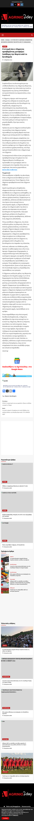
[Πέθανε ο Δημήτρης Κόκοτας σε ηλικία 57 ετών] (17, 473)
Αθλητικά (12, 588)
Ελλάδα (4, 46)
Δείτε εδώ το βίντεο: (9, 170)
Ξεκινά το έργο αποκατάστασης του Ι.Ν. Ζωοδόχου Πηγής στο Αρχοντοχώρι (20, 567)
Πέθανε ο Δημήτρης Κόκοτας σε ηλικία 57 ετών (15, 486)
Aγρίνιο (12, 556)
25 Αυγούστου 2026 (8, 488)
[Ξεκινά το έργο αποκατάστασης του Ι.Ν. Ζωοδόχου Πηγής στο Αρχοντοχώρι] (5, 566)
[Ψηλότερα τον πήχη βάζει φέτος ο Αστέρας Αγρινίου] (5, 589)
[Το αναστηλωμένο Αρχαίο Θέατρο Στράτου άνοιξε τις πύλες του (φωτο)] (5, 558)
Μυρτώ (7, 396)
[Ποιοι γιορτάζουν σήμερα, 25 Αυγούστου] (17, 532)
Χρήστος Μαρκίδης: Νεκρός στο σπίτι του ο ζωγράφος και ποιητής (17, 515)
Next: (16, 411)
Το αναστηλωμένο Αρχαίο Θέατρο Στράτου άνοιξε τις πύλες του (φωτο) (19, 559)
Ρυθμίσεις (15, 815)
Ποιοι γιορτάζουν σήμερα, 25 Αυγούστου (13, 545)
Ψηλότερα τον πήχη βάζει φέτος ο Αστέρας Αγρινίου (19, 590)
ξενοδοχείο (13, 396)
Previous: (16, 403)
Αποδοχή (5, 818)
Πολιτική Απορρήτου (13, 806)
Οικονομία (12, 579)
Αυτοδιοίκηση (13, 564)
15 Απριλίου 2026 (8, 60)
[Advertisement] (17, 438)
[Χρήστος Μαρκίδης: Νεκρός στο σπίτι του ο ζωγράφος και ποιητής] (17, 502)
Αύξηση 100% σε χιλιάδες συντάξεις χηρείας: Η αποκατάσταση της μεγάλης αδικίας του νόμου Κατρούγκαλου (20, 582)
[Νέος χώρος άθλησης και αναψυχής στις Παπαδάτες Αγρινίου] (5, 574)
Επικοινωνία (26, 806)
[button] (2, 35)
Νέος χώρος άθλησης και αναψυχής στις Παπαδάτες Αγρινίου (20, 574)
